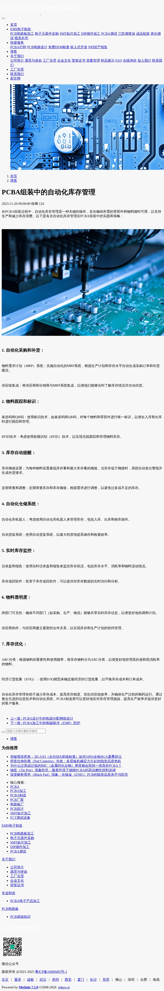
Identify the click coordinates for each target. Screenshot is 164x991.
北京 (5, 979)
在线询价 (130, 60)
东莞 (105, 979)
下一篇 (45, 723)
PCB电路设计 (37, 47)
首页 (13, 24)
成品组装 (143, 33)
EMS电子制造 (20, 29)
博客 (13, 51)
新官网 (15, 78)
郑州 (55, 979)
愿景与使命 (33, 60)
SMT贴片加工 (70, 33)
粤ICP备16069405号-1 (51, 972)
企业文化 (64, 60)
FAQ (118, 60)
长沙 (93, 979)
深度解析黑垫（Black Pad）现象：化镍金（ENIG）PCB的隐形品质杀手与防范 (69, 774)
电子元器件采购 (47, 33)
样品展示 (107, 60)
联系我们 (17, 74)
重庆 (17, 979)
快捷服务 (17, 42)
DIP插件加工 (90, 33)
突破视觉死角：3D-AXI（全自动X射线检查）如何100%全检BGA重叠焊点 (66, 756)
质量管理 (93, 60)
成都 (30, 979)
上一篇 (41, 718)
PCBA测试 (109, 33)
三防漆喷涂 (126, 33)
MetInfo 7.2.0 (28, 987)
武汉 (43, 979)
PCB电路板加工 (22, 33)
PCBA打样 (18, 47)
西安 (68, 979)
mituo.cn (64, 987)
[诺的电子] (82, 8)
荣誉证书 (78, 60)
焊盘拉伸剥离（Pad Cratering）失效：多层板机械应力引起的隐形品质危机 (65, 761)
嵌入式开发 (78, 47)
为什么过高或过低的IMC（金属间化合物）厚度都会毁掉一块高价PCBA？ (66, 765)
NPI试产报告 (97, 47)
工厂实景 (49, 60)
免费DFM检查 (58, 47)
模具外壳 (21, 38)
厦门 (80, 979)
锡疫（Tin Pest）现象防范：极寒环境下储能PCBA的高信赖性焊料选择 (63, 770)
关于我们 (17, 56)
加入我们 (144, 60)
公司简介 (17, 60)
